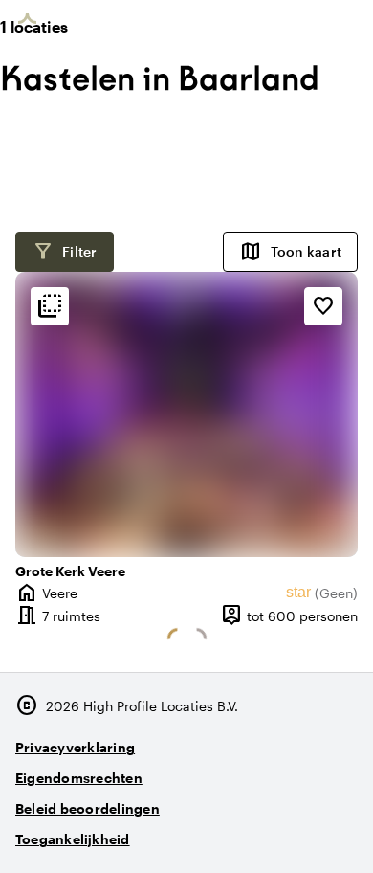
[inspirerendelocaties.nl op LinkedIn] (339, 831)
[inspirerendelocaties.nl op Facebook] (286, 831)
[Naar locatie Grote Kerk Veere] (186, 414)
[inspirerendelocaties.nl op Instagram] (233, 831)
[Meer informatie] (50, 306)
